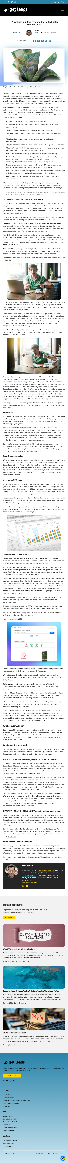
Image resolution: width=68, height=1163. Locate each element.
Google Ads (6, 1106)
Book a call (9, 917)
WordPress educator (29, 875)
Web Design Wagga (8, 1143)
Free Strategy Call (8, 1130)
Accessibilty (39, 1153)
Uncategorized (53, 32)
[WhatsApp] (50, 41)
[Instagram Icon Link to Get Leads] (12, 2)
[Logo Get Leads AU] (15, 10)
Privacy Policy (57, 1153)
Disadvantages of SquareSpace (39, 857)
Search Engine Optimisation (11, 1103)
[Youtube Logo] (27, 886)
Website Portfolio (8, 1116)
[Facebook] (34, 41)
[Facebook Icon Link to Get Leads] (5, 2)
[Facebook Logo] (23, 886)
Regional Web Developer (46, 870)
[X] (38, 41)
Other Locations (7, 1146)
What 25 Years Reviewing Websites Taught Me (19, 949)
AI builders (12, 836)
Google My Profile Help (10, 1127)
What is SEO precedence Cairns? (14, 1033)
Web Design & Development (11, 1095)
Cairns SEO (6, 1125)
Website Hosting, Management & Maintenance (16, 1100)
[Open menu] (62, 10)
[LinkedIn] (42, 41)
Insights (9, 87)
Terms (48, 1153)
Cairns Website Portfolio (10, 1122)
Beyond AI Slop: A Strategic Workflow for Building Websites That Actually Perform (31, 991)
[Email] (46, 41)
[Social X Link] (15, 2)
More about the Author (30, 883)
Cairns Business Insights (10, 1119)
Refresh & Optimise (8, 1098)
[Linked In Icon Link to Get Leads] (8, 2)
